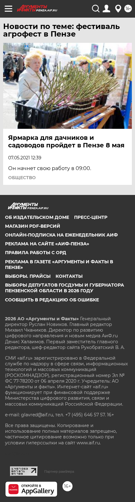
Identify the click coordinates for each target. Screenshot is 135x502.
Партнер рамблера (59, 471)
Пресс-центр (90, 217)
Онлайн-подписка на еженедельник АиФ (61, 235)
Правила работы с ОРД (35, 252)
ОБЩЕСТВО (22, 177)
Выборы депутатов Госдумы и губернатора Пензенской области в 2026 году (64, 288)
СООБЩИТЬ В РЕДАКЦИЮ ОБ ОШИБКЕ (52, 300)
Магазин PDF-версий (32, 226)
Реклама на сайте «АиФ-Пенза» (47, 244)
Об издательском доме (37, 217)
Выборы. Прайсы (28, 276)
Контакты (69, 276)
